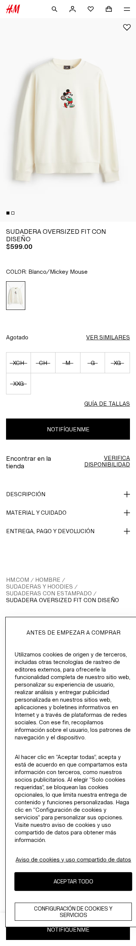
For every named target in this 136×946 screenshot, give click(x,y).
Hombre (47, 579)
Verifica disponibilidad (107, 461)
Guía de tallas (107, 403)
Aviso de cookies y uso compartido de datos (73, 859)
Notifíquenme (68, 429)
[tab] (8, 213)
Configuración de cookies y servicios (73, 911)
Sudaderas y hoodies (39, 586)
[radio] (15, 296)
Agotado (17, 337)
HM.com (17, 579)
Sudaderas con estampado (49, 593)
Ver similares (108, 337)
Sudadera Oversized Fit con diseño (62, 600)
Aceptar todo (73, 881)
